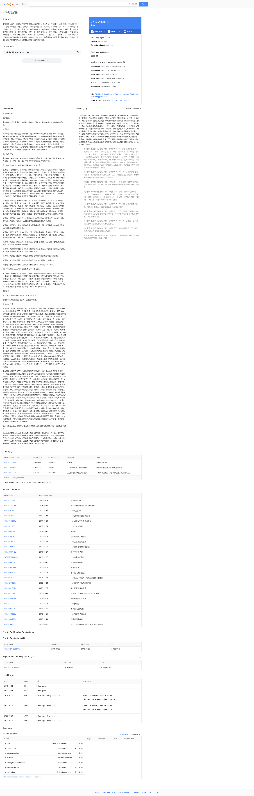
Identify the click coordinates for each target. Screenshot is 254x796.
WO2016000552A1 (11, 557)
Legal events (109, 94)
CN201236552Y (10, 619)
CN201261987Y (10, 583)
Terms (136, 792)
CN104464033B (10, 567)
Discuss (126, 100)
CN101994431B (10, 573)
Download (124, 734)
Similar (129, 31)
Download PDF (100, 31)
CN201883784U (10, 609)
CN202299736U (10, 526)
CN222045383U (10, 578)
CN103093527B (10, 593)
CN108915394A (10, 462)
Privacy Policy (147, 792)
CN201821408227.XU (12, 649)
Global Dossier (116, 100)
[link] (7, 743)
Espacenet (106, 100)
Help (158, 792)
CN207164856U (10, 624)
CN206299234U (10, 536)
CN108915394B (10, 500)
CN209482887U (10, 511)
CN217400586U (10, 547)
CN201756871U (10, 521)
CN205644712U (10, 562)
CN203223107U (10, 604)
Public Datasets (124, 792)
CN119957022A (10, 473)
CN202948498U (10, 542)
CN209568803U (10, 614)
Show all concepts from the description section (22, 777)
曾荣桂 (100, 42)
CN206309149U (10, 552)
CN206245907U (10, 516)
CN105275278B (10, 505)
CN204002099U (10, 531)
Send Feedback (109, 792)
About (97, 792)
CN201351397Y (10, 588)
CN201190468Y (10, 598)
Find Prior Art (116, 31)
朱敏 (106, 42)
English (107, 38)
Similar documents (122, 94)
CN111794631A (10, 467)
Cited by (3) (99, 94)
